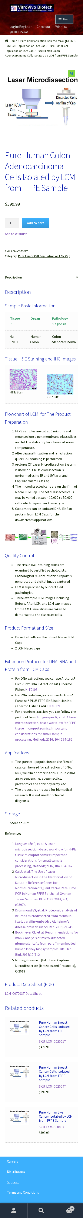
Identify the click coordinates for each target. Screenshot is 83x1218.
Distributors (16, 1171)
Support (13, 1182)
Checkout (43, 26)
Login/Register (21, 26)
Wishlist (61, 26)
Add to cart (35, 223)
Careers (12, 1161)
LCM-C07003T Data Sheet (23, 993)
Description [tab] (13, 277)
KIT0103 (31, 689)
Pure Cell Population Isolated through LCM (46, 41)
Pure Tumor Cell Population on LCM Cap (44, 256)
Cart (64, 1207)
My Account (14, 1210)
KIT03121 (53, 706)
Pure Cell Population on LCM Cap (25, 46)
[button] (71, 73)
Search (41, 1210)
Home (13, 41)
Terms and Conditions (23, 1192)
